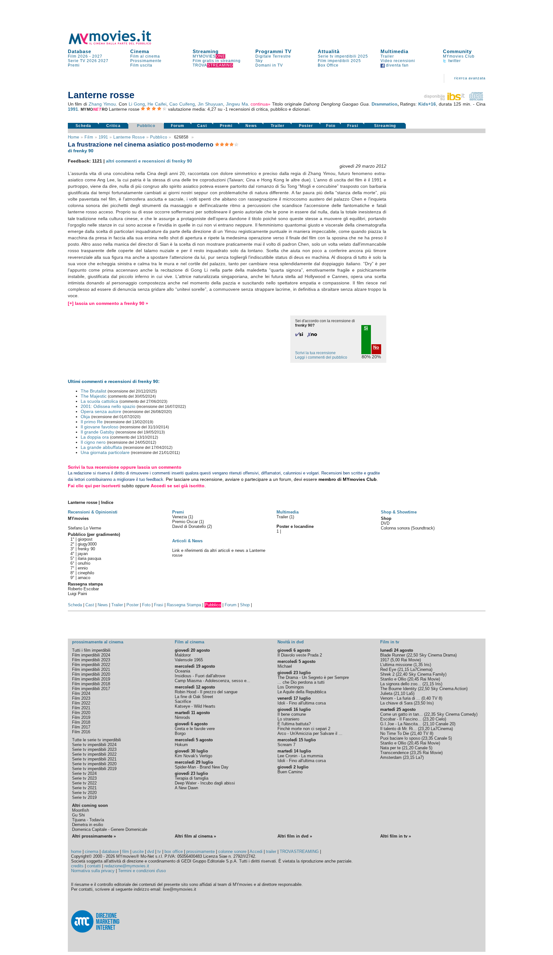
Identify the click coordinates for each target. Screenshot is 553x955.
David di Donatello (189, 526)
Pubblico (146, 125)
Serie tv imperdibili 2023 (94, 749)
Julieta (386, 693)
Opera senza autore (101, 411)
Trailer (387, 56)
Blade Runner (392, 655)
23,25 (416, 752)
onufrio (84, 563)
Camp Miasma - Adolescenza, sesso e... (212, 680)
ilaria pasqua (89, 558)
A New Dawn (186, 787)
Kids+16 (427, 104)
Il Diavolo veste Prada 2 (299, 655)
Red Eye (388, 669)
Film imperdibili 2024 (91, 655)
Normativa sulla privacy (93, 870)
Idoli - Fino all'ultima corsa (301, 703)
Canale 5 (442, 738)
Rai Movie (410, 659)
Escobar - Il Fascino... (400, 719)
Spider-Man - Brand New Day (201, 767)
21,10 (400, 693)
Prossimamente (146, 61)
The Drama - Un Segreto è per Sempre (313, 677)
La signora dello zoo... (400, 683)
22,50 (413, 655)
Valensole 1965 (189, 659)
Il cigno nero (93, 442)
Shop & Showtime (399, 512)
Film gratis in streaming (217, 61)
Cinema (139, 51)
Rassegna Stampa (184, 604)
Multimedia (394, 51)
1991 (73, 109)
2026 (92, 61)
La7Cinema (420, 669)
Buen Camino (289, 771)
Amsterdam (391, 757)
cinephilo (86, 572)
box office (173, 851)
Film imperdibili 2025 (339, 61)
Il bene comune (291, 714)
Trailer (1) (285, 516)
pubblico (158, 137)
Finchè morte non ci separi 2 (303, 728)
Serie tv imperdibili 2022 (94, 754)
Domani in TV (269, 65)
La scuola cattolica (99, 401)
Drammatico (384, 104)
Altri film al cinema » (195, 836)
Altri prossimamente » (94, 836)
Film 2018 (81, 722)
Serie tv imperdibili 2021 (94, 759)
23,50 (420, 703)
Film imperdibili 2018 (91, 683)
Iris (427, 664)
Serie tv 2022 (84, 783)
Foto (330, 125)
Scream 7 (286, 744)
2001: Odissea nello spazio (108, 406)
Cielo (440, 719)
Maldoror (183, 655)
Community (457, 51)
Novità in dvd (290, 642)
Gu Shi (78, 815)
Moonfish (80, 810)
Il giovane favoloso (99, 426)
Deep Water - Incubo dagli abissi (205, 783)
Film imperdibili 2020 (91, 674)
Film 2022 (81, 703)
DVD (385, 523)
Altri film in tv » (395, 836)
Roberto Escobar (83, 588)
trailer (271, 851)
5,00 (396, 659)
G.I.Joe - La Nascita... (400, 723)
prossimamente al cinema (97, 642)
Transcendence (394, 752)
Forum (177, 125)
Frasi (352, 125)
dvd (150, 851)
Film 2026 (78, 56)
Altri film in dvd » (294, 836)
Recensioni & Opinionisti (92, 512)
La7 (419, 757)
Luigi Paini (77, 593)
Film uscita (141, 65)
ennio (83, 568)
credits (77, 865)
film (88, 137)
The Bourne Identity (398, 688)
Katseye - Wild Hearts (195, 706)
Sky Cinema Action (448, 688)
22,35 (430, 714)
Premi (74, 65)
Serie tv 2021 (84, 787)
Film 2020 (81, 712)
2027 (97, 56)
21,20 (408, 747)
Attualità (329, 51)
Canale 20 (445, 723)
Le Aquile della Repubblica (301, 691)
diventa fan (397, 65)
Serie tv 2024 (84, 773)
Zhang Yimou (102, 104)
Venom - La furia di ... (400, 698)
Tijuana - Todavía (88, 819)
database (110, 851)
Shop (245, 604)
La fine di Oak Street (194, 696)
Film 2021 (81, 707)
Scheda (83, 125)
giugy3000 (87, 544)
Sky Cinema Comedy (456, 714)
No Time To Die (394, 733)
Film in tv (389, 642)
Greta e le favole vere (195, 728)
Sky (259, 61)
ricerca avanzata (469, 78)
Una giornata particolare (105, 452)
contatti (94, 865)
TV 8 (436, 698)
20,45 (414, 679)
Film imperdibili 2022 (91, 664)
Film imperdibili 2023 (91, 659)
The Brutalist (93, 391)
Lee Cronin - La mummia (300, 755)
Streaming (206, 51)
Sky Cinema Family (427, 674)
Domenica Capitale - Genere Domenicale (109, 829)
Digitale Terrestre (273, 56)
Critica (113, 125)
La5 (409, 693)
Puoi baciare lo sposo (400, 738)
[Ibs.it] (445, 98)
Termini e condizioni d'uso (142, 870)
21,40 (417, 733)
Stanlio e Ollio (393, 679)
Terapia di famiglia (191, 778)
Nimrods (182, 717)
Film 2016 (81, 731)
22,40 (402, 674)
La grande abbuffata (101, 447)
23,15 (409, 757)
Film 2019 (81, 717)
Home (73, 137)
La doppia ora (95, 437)
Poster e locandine (295, 526)
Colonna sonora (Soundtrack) (408, 528)
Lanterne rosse (129, 137)
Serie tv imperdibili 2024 (94, 744)
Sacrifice (183, 701)
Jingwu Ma (237, 104)
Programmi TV (273, 51)
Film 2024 (81, 693)
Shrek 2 (387, 674)
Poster (306, 125)
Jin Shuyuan (210, 104)
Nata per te (390, 747)
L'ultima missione (396, 664)
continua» (260, 104)
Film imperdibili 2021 (91, 669)
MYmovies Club (459, 56)
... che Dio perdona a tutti (301, 682)
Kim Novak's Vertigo (193, 755)
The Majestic (94, 396)
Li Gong (137, 104)
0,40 (427, 698)
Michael (284, 666)
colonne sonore (232, 851)
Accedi (256, 851)
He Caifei (157, 104)
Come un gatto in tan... (401, 714)
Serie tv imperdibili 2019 (94, 768)
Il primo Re (92, 421)
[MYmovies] (116, 43)
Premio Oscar (185, 521)
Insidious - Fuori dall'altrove (200, 675)
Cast (202, 125)
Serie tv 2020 (84, 792)
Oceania (182, 671)
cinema (91, 851)
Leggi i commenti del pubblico (321, 357)
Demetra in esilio (87, 824)
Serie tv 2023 (84, 778)
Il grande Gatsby (97, 431)
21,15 (404, 669)
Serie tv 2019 (84, 797)
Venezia (180, 516)
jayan (83, 553)
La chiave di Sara (396, 703)
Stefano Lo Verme (84, 528)
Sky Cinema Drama (437, 655)
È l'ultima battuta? (294, 723)
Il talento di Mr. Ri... (398, 728)
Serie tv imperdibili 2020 (94, 763)
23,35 (428, 738)
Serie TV (76, 61)
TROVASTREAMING (299, 851)
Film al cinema (145, 56)
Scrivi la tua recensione (315, 353)
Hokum (181, 744)
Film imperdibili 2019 (91, 679)
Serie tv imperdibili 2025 (343, 56)
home (76, 851)
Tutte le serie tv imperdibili (96, 739)
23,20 (429, 719)
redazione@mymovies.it (126, 865)
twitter (454, 61)
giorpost (85, 539)
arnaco (84, 577)
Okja (85, 416)
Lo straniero (288, 719)
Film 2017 (81, 727)
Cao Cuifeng (182, 104)
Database (79, 51)
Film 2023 (81, 698)
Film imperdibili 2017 (91, 688)
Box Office (328, 65)
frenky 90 (86, 548)
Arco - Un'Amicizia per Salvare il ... (309, 733)
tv (159, 851)
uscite (138, 851)
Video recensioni (398, 61)
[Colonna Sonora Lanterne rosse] (476, 98)
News (251, 125)
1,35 (419, 664)
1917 (384, 659)
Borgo (180, 733)
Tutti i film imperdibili (91, 650)
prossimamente (200, 851)
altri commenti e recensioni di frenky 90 (149, 160)
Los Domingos (290, 687)
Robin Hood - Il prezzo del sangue (206, 691)
